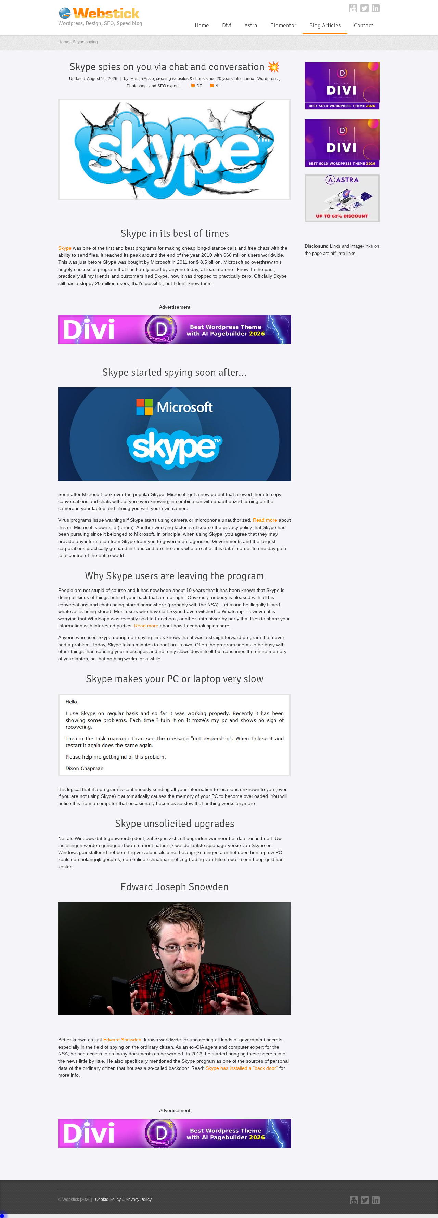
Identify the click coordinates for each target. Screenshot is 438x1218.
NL (218, 85)
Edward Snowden (122, 1039)
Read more (265, 520)
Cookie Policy (108, 1199)
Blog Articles (325, 25)
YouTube (353, 8)
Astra (250, 25)
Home (202, 25)
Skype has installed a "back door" (242, 1068)
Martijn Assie (142, 78)
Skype (65, 248)
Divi (226, 25)
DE (199, 85)
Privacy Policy (139, 1199)
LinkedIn (376, 8)
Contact (363, 25)
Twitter (364, 8)
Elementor (283, 25)
